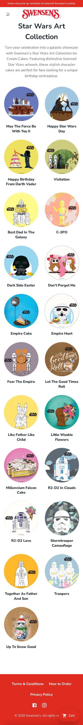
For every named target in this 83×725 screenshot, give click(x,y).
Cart (72, 715)
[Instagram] (44, 705)
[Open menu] (8, 14)
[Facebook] (34, 705)
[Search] (77, 14)
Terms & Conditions (28, 683)
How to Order (60, 683)
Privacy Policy (41, 694)
